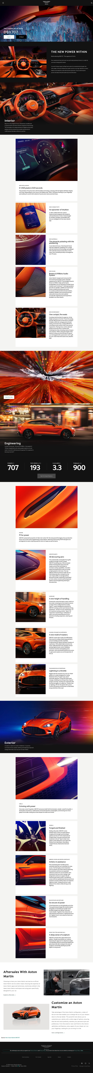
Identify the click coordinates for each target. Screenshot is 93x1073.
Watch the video (9, 397)
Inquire (9, 37)
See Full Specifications (47, 476)
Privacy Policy (74, 1066)
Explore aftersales (9, 994)
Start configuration (57, 1032)
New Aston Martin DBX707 (12, 1037)
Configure (21, 37)
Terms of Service (34, 1050)
